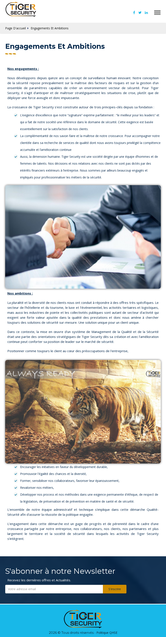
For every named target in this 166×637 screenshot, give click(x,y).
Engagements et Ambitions (50, 28)
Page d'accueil (15, 28)
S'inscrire (115, 589)
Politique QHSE (106, 633)
